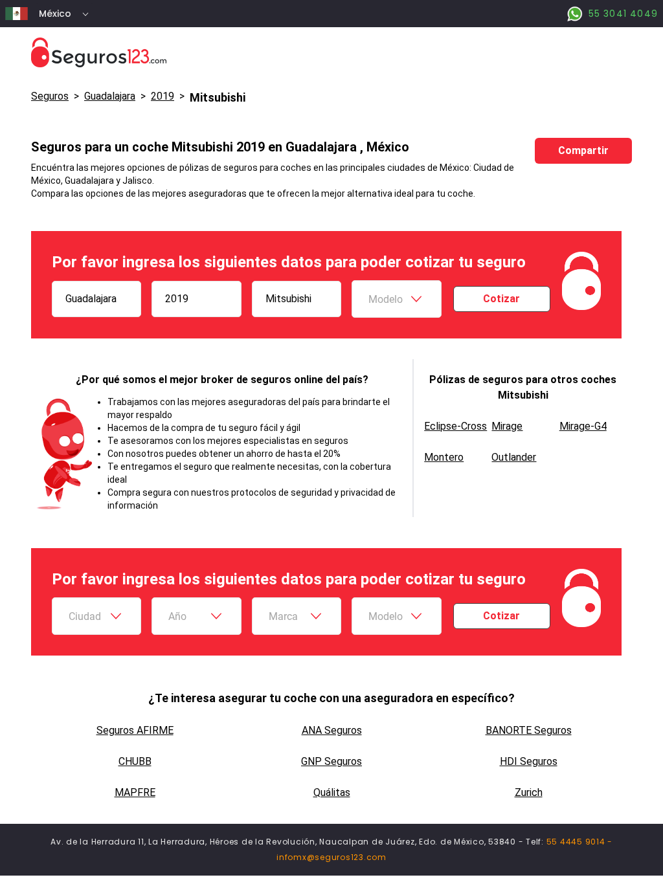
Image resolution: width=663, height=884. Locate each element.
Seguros (50, 96)
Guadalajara (109, 96)
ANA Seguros (332, 730)
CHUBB (135, 761)
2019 (162, 96)
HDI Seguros (528, 761)
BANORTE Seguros (529, 730)
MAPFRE (135, 792)
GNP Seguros (331, 761)
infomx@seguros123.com (331, 857)
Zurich (529, 792)
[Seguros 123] (331, 53)
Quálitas (331, 792)
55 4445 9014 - (579, 841)
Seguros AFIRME (135, 730)
